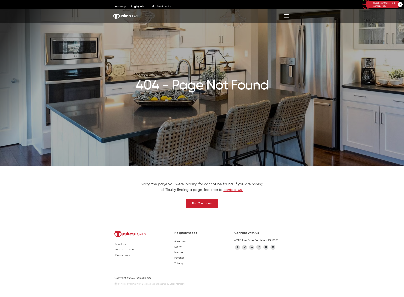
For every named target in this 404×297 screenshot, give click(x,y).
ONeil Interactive (177, 284)
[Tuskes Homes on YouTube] (266, 246)
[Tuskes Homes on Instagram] (259, 246)
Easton (178, 246)
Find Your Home (202, 203)
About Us (120, 243)
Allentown (180, 241)
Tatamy (178, 263)
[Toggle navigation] (286, 16)
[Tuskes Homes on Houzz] (252, 246)
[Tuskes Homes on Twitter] (244, 246)
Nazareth (179, 252)
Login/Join (137, 6)
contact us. (233, 189)
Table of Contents (125, 249)
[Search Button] (153, 6)
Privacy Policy (122, 255)
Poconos (179, 257)
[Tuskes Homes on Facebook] (237, 246)
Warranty (120, 6)
